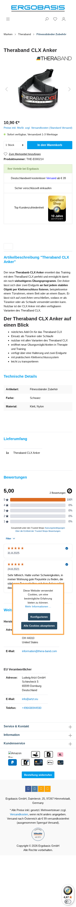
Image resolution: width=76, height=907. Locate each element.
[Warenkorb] (70, 17)
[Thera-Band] (38, 58)
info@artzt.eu (30, 699)
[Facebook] (28, 789)
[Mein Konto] (63, 19)
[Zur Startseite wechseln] (38, 8)
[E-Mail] (41, 789)
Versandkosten (19, 814)
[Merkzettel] (55, 19)
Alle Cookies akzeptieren (39, 625)
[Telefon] (48, 789)
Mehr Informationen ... (38, 606)
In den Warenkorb (49, 145)
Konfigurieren (39, 616)
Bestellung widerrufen (38, 774)
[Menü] (8, 19)
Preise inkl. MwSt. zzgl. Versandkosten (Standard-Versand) (38, 127)
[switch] (68, 902)
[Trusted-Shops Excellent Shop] (57, 208)
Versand (51, 178)
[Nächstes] (69, 89)
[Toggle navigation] (8, 246)
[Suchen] (46, 19)
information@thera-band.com (39, 651)
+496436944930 (31, 707)
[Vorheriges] (6, 89)
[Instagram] (35, 789)
